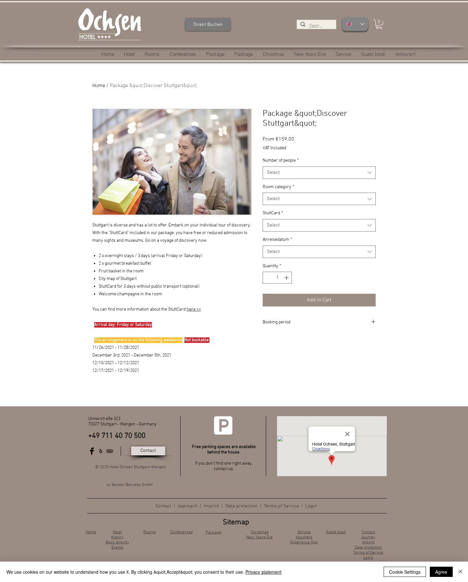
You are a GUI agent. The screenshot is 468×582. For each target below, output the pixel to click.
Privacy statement (263, 572)
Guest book (336, 532)
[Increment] (287, 277)
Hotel (117, 532)
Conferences (181, 532)
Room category (278, 187)
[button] (379, 24)
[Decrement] (268, 277)
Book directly (117, 542)
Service (304, 532)
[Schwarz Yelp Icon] (100, 451)
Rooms (149, 532)
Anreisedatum (277, 239)
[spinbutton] (277, 277)
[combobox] (319, 172)
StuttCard (273, 213)
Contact (163, 506)
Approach (188, 506)
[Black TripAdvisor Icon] (109, 451)
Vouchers (304, 537)
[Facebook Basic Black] (92, 451)
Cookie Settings (405, 572)
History (117, 537)
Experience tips (303, 542)
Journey (368, 537)
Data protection (241, 506)
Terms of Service (281, 506)
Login (311, 506)
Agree (441, 572)
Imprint (211, 506)
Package (213, 532)
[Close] (460, 572)
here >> (194, 309)
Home (98, 86)
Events (117, 547)
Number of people (281, 160)
